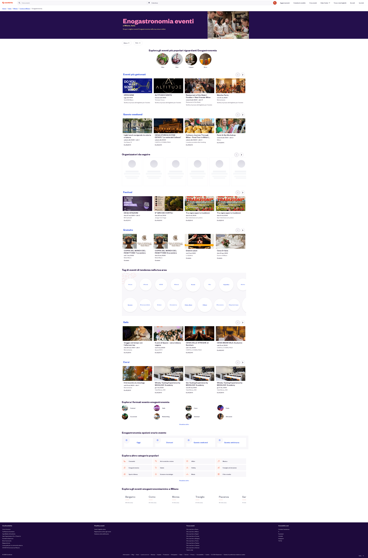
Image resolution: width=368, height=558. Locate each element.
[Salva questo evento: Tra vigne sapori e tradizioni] (207, 208)
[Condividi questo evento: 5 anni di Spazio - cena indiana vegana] (180, 338)
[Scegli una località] (149, 3)
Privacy (193, 554)
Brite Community (6, 541)
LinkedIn (280, 536)
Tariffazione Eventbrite (8, 531)
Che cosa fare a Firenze (192, 536)
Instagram (281, 538)
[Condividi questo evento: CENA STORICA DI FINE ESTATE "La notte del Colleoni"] (180, 130)
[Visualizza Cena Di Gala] (230, 241)
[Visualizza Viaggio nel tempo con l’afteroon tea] (137, 333)
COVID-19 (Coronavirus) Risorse (11, 548)
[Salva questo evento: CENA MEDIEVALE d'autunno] (238, 338)
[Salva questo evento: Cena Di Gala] (238, 246)
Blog (133, 554)
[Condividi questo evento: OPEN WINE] (149, 90)
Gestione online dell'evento (101, 534)
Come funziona (6, 529)
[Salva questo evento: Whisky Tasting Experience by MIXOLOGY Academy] (176, 378)
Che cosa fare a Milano (192, 531)
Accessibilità (200, 554)
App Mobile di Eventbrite (8, 534)
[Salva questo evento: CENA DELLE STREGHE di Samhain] (207, 338)
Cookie (207, 554)
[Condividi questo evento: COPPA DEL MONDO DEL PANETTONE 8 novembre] (180, 246)
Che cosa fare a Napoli (192, 534)
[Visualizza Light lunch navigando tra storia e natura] (137, 125)
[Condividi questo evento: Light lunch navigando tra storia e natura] (149, 130)
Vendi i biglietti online (100, 529)
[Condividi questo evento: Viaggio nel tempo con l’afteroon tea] (149, 338)
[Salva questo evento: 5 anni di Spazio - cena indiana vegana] (176, 338)
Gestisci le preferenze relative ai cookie (234, 554)
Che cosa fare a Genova (192, 548)
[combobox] (211, 3)
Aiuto (137, 554)
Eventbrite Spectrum (7, 538)
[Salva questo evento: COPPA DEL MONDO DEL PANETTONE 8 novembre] (176, 246)
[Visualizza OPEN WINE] (137, 85)
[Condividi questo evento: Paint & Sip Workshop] (243, 130)
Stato (180, 554)
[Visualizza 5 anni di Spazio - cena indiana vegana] (168, 333)
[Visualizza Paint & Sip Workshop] (230, 125)
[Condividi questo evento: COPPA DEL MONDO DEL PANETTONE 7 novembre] (149, 246)
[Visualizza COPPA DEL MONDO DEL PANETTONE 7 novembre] (137, 241)
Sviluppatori (174, 554)
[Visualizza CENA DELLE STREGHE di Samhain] (199, 333)
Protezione (166, 554)
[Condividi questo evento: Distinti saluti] (212, 246)
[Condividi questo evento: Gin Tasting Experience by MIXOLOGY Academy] (212, 378)
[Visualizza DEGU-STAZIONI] (137, 203)
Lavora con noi (145, 554)
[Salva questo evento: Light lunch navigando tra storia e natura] (145, 130)
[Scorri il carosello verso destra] (243, 75)
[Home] (7, 2)
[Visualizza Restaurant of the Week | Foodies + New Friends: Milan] (199, 85)
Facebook (281, 534)
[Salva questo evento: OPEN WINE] (145, 90)
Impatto (159, 554)
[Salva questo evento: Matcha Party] (238, 90)
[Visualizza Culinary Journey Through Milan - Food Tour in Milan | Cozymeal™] (199, 125)
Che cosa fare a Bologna (193, 538)
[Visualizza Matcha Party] (230, 85)
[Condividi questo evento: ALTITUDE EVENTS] (180, 90)
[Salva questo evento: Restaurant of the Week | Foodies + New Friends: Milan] (207, 90)
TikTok (280, 541)
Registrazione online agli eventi (102, 531)
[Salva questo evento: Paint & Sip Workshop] (238, 130)
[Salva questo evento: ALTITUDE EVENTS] (176, 90)
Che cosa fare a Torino (192, 541)
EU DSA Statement (216, 554)
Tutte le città (189, 550)
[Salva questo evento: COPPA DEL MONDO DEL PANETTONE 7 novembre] (145, 246)
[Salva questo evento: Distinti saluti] (207, 246)
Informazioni (126, 554)
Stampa (153, 554)
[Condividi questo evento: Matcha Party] (243, 90)
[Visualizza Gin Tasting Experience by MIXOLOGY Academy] (199, 373)
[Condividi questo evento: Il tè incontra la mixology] (149, 378)
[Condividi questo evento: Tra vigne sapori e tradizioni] (212, 208)
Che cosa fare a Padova (192, 543)
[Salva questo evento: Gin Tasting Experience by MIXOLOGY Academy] (207, 378)
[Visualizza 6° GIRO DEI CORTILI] (168, 203)
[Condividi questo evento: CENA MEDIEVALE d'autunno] (243, 338)
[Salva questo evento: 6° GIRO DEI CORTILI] (176, 208)
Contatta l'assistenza (283, 529)
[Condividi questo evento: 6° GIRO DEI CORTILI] (180, 208)
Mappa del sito (6, 543)
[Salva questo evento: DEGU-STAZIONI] (145, 208)
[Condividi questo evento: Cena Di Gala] (243, 246)
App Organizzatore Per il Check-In (11, 536)
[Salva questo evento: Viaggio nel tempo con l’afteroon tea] (145, 338)
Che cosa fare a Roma (192, 529)
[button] (325, 3)
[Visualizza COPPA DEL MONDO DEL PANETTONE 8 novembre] (168, 241)
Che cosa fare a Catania (192, 545)
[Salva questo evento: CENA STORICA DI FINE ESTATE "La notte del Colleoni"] (176, 130)
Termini (186, 554)
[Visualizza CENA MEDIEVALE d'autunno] (230, 333)
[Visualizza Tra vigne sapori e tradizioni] (199, 203)
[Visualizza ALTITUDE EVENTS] (168, 85)
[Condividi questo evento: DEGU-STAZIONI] (149, 208)
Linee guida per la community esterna (12, 545)
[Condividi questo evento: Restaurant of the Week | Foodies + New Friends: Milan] (212, 90)
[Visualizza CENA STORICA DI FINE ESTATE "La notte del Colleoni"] (168, 125)
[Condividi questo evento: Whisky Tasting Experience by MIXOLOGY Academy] (180, 378)
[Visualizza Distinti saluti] (199, 241)
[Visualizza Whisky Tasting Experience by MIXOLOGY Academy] (168, 373)
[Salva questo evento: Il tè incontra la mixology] (145, 378)
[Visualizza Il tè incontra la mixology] (137, 373)
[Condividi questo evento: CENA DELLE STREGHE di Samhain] (212, 338)
